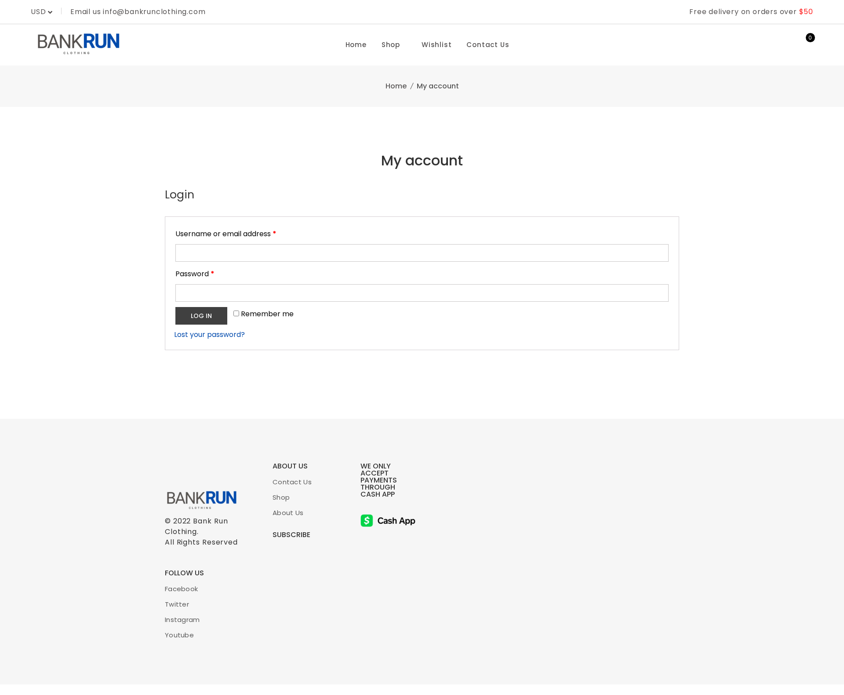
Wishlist (436, 44)
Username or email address (225, 234)
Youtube (179, 635)
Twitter (177, 604)
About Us (288, 512)
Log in (201, 315)
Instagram (182, 619)
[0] (804, 45)
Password (195, 274)
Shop (391, 44)
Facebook (181, 588)
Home (356, 44)
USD (39, 11)
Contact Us (487, 44)
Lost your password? (209, 334)
